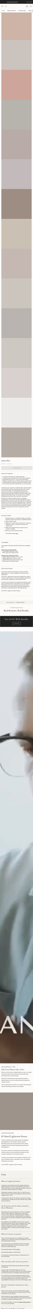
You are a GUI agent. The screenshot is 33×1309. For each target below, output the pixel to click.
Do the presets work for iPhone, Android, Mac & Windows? (15, 1207)
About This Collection (7, 473)
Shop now (16, 623)
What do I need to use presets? (11, 1234)
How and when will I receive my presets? (14, 1262)
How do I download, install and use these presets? (14, 1286)
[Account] (27, 6)
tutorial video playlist (24, 1302)
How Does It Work (6, 515)
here (17, 533)
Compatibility (4, 542)
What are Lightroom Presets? (10, 1181)
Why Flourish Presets (7, 568)
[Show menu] (2, 6)
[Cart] (31, 6)
